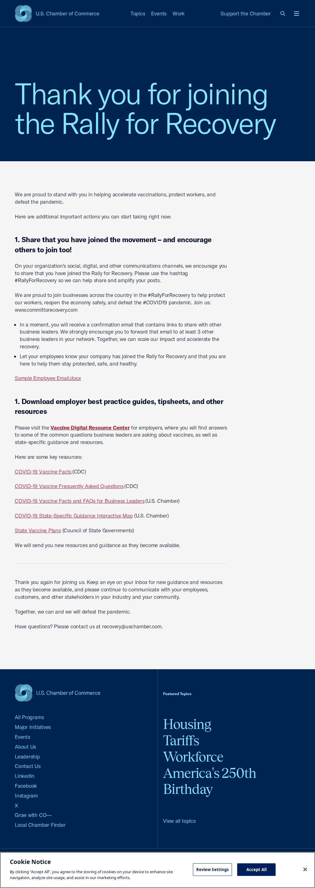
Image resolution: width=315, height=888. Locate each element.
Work (179, 13)
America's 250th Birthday (209, 781)
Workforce (193, 757)
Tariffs (181, 740)
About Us (25, 746)
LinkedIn (24, 776)
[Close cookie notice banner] (305, 869)
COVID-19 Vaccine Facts (43, 471)
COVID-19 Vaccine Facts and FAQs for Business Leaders (80, 501)
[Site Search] (283, 13)
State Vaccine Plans (38, 530)
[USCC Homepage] (57, 693)
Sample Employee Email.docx (48, 378)
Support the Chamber (246, 13)
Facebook (26, 785)
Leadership (27, 756)
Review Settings (212, 869)
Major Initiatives (33, 727)
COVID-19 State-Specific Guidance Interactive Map (74, 515)
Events (158, 13)
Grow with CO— (33, 815)
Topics (137, 13)
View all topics (179, 821)
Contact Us (28, 766)
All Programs (29, 717)
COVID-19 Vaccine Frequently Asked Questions (69, 486)
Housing (187, 724)
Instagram (26, 795)
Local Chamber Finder (40, 825)
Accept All (256, 869)
